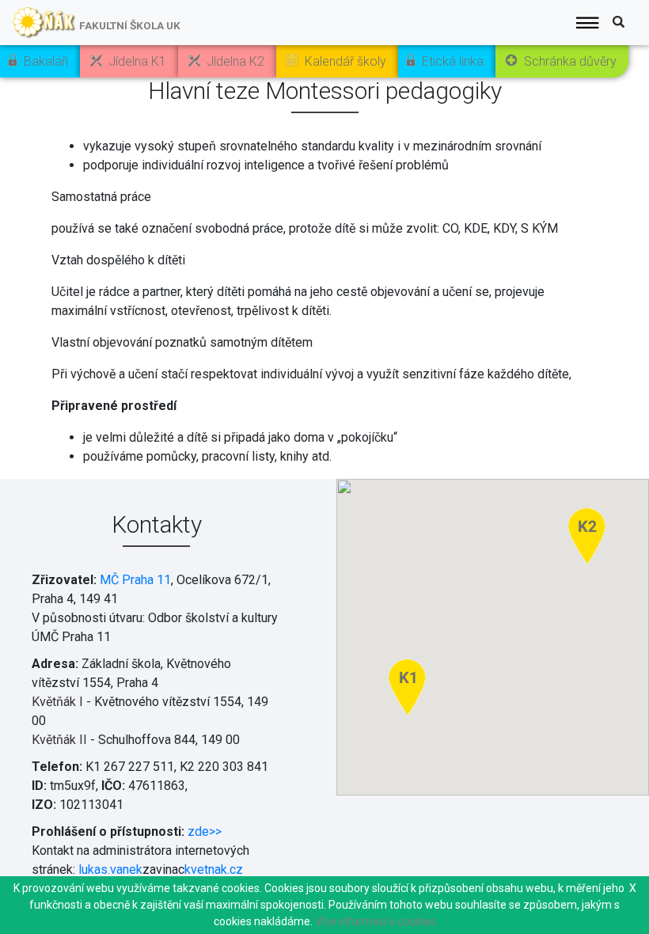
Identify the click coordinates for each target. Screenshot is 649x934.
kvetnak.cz (213, 869)
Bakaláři (46, 61)
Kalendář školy (345, 61)
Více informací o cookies (375, 921)
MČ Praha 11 (135, 579)
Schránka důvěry (570, 61)
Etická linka (453, 61)
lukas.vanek (110, 869)
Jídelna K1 (137, 61)
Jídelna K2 (235, 61)
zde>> (205, 831)
